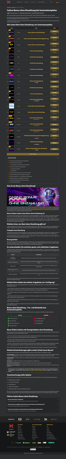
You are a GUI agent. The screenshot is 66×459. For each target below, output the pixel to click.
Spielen (54, 31)
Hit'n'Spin (18, 75)
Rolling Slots (18, 118)
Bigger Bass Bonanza (21, 437)
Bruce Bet (33, 426)
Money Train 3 (20, 429)
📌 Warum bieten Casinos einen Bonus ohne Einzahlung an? (20, 164)
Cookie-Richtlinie (49, 432)
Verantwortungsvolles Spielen (51, 437)
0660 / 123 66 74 (47, 447)
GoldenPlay (18, 93)
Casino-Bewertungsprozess (50, 435)
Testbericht (54, 33)
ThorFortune (18, 136)
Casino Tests (33, 2)
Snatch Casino (34, 432)
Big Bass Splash (20, 432)
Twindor (18, 69)
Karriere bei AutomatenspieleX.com (51, 438)
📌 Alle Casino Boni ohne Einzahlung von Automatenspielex (18, 161)
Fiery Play (18, 51)
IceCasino (18, 106)
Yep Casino (33, 438)
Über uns (48, 429)
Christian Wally (15, 13)
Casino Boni (26, 2)
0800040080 (40, 447)
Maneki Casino (34, 434)
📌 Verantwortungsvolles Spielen (14, 182)
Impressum (48, 431)
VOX (18, 63)
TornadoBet (34, 429)
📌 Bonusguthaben (13, 170)
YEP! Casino (18, 44)
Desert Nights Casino (35, 437)
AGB (47, 426)
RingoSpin (18, 100)
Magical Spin (34, 431)
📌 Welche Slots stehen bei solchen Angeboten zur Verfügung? (19, 174)
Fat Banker (19, 426)
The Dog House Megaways (21, 438)
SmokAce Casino (34, 435)
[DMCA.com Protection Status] (33, 450)
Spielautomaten (19, 2)
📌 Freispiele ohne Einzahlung (15, 169)
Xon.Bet (19, 87)
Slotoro (19, 38)
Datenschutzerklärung (50, 434)
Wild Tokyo (18, 130)
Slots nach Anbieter (41, 2)
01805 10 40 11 (35, 447)
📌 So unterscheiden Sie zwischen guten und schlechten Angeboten (20, 172)
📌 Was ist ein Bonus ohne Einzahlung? (15, 162)
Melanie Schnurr (28, 13)
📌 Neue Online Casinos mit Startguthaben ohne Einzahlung (18, 178)
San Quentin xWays (20, 435)
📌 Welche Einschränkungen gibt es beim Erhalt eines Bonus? (19, 180)
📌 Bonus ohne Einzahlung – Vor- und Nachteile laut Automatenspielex (20, 176)
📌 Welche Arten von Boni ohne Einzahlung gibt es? (17, 166)
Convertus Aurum (20, 434)
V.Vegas (18, 112)
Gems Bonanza (20, 431)
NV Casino (18, 32)
